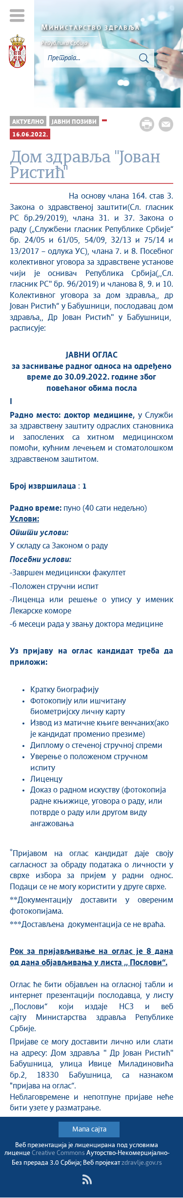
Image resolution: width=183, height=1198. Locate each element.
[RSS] (87, 1179)
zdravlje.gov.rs (142, 1163)
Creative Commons (58, 1153)
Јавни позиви (74, 122)
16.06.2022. (30, 134)
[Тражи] (144, 58)
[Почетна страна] (17, 52)
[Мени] (17, 15)
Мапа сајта (89, 1129)
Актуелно (28, 122)
